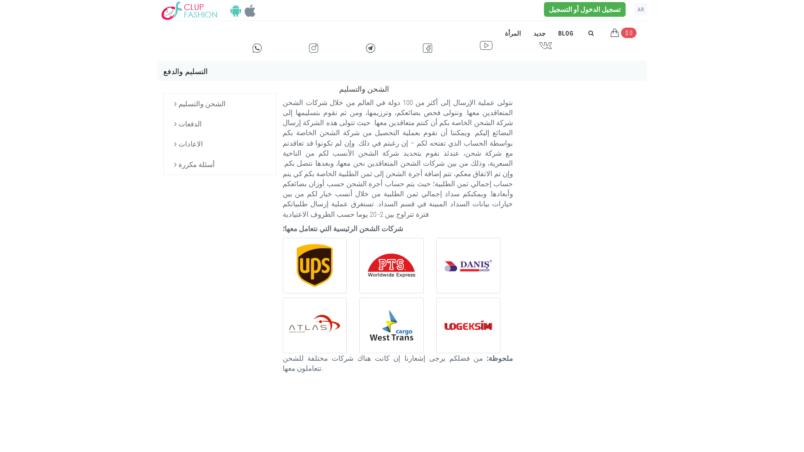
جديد (539, 33)
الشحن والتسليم (201, 104)
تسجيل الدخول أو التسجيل (585, 9)
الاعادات (190, 144)
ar (641, 10)
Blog (566, 33)
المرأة (513, 33)
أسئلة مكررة (196, 164)
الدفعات (189, 124)
